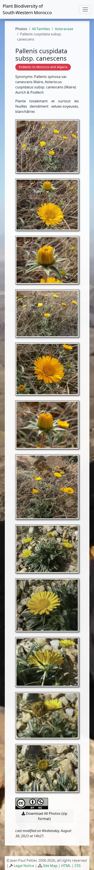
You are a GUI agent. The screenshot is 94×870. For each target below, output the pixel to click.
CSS (78, 865)
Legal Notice (24, 865)
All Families (41, 28)
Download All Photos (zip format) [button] (46, 816)
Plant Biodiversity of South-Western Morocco (27, 9)
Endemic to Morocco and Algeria (43, 67)
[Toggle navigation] (85, 9)
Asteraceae (64, 28)
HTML (66, 865)
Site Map (50, 865)
